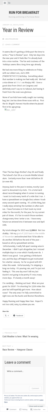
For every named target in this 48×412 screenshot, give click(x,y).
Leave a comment (12, 44)
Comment (35, 388)
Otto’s (19, 82)
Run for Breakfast (24, 12)
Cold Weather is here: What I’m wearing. (20, 335)
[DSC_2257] (24, 137)
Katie (21, 25)
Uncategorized (11, 39)
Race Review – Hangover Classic (17, 348)
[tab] (5, 3)
